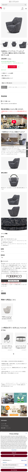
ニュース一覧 (3, 423)
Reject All (14, 452)
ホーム (2, 383)
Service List (5, 462)
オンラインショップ (9, 383)
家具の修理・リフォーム (5, 427)
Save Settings (14, 470)
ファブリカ (3, 293)
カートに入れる (12, 66)
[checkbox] (25, 465)
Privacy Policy (14, 449)
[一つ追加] (6, 66)
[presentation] (1, 44)
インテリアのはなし (5, 425)
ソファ (17, 383)
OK (14, 455)
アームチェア (22, 383)
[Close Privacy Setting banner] (26, 433)
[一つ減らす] (6, 67)
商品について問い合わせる (7, 82)
